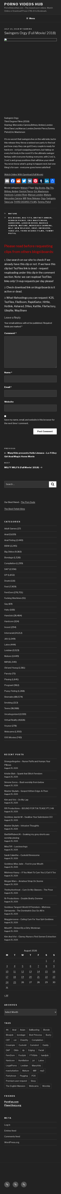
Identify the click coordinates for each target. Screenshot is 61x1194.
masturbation (12, 1070)
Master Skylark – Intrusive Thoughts (21, 825)
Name (8, 372)
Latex (7, 644)
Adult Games (10, 528)
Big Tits (50, 188)
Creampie (10, 1045)
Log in (7, 1125)
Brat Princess (35, 1035)
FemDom (8, 592)
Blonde (46, 1030)
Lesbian (8, 650)
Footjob (22, 1055)
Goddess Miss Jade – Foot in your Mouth (23, 864)
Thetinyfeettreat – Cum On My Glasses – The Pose (28, 890)
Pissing (7, 679)
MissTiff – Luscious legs (16, 846)
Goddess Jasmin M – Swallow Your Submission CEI (28, 817)
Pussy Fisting (10, 691)
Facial (41, 1050)
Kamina (27, 29)
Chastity (24, 1040)
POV (33, 1076)
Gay (6, 604)
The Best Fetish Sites (14, 509)
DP (5, 575)
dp (23, 1050)
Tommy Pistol (44, 202)
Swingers (50, 198)
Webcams (9, 731)
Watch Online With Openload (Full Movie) (23, 174)
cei (15, 1040)
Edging (31, 1050)
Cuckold (22, 1045)
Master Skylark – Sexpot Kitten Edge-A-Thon (26, 791)
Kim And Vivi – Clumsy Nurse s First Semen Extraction (30, 936)
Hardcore (8, 195)
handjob (45, 1055)
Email (7, 387)
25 (14, 982)
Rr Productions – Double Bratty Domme (23, 898)
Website (9, 402)
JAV (6, 639)
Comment (10, 333)
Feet (6, 586)
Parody (7, 673)
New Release (33, 198)
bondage (21, 1035)
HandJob (8, 615)
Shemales (9, 697)
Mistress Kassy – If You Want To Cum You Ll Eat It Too (30, 872)
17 (7, 977)
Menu (32, 18)
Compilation (10, 563)
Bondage (8, 557)
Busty (48, 1035)
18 (14, 977)
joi (33, 1060)
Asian (22, 1030)
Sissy (33, 1081)
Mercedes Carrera (13, 198)
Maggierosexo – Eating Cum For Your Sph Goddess (28, 919)
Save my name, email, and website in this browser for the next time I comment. (29, 422)
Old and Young (11, 668)
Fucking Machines (13, 598)
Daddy (46, 1045)
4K (7, 1030)
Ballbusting (34, 1030)
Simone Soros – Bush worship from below (24, 782)
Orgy (43, 198)
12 (22, 971)
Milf (24, 198)
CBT (8, 1040)
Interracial (9, 633)
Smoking (8, 702)
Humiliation (23, 1060)
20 (30, 977)
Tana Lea (8, 202)
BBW (7, 546)
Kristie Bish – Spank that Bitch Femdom (23, 773)
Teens (7, 708)
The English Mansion (15, 1086)
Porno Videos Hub (23, 4)
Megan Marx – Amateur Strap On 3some (23, 881)
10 (7, 971)
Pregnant (8, 685)
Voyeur (7, 726)
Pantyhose (11, 1076)
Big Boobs (40, 188)
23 (54, 977)
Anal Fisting (10, 540)
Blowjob (9, 1035)
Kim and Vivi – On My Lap (16, 799)
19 (22, 977)
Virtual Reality (11, 720)
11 (14, 971)
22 (46, 977)
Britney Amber (11, 191)
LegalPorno (11, 1065)
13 (30, 971)
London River (20, 195)
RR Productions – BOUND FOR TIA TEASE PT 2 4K (29, 808)
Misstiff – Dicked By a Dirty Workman (22, 928)
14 (38, 971)
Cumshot (34, 1045)
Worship (46, 1086)
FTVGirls (33, 1055)
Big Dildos (9, 551)
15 (46, 971)
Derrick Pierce (26, 191)
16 (54, 971)
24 (7, 982)
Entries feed (10, 1130)
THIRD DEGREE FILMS (25, 202)
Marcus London (35, 195)
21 (38, 977)
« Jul (6, 995)
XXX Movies (10, 737)
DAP (6, 569)
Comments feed (12, 1136)
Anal (6, 534)
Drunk (7, 581)
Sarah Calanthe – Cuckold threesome (22, 855)
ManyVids (36, 1065)
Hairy (6, 609)
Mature (24, 188)
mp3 (42, 1070)
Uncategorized (11, 714)
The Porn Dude (28, 502)
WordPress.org (11, 1142)
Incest (7, 627)
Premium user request (16, 1081)
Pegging (24, 1076)
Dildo (16, 1050)
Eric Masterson (41, 191)
